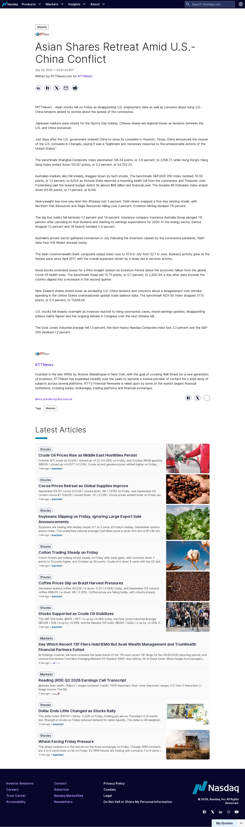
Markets (42, 27)
